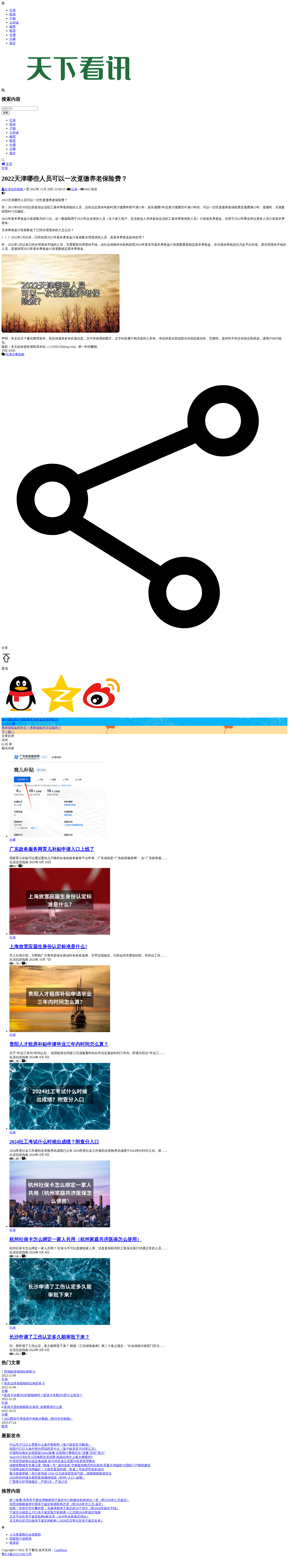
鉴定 (12, 43)
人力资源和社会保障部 (25, 1534)
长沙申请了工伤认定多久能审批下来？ (49, 1336)
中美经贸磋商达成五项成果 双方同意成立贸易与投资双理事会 (52, 1461)
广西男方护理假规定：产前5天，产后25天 (38, 1481)
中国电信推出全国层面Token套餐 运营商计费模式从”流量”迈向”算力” (57, 1453)
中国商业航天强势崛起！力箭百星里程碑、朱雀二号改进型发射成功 (56, 1469)
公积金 (14, 22)
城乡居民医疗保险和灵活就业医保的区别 (30, 719)
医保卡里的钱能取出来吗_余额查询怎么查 (33, 1407)
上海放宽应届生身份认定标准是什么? (48, 946)
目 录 (8, 744)
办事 (12, 39)
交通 (12, 35)
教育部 (14, 1542)
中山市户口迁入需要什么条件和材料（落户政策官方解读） (50, 1444)
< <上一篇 (8, 723)
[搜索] (144, 160)
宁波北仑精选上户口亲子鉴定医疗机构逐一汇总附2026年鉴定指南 (55, 1512)
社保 (12, 10)
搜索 (5, 112)
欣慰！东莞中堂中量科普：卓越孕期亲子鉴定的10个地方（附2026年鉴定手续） (64, 1508)
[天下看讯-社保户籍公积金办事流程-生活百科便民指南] (80, 86)
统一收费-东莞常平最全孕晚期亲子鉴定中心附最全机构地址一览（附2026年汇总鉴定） (69, 1500)
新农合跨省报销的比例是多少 (24, 1383)
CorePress (60, 1550)
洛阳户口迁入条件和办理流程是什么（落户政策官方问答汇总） (53, 1448)
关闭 (5, 740)
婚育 (12, 26)
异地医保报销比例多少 (19, 1371)
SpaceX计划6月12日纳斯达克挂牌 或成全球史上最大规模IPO (51, 1457)
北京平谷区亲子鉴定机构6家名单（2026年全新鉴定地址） (49, 1516)
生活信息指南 (14, 189)
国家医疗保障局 (20, 1538)
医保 (12, 14)
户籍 (12, 18)
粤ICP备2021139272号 (17, 1554)
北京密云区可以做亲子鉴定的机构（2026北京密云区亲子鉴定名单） (56, 1520)
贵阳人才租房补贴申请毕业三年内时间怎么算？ (59, 1044)
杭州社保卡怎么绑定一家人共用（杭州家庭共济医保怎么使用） (75, 1239)
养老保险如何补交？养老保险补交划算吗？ (31, 727)
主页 (8, 164)
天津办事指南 (15, 354)
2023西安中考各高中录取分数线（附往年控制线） (38, 1418)
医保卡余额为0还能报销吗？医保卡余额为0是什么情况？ (43, 1395)
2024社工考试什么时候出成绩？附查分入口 (54, 1141)
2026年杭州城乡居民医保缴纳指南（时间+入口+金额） (47, 1477)
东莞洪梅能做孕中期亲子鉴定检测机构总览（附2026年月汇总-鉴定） (57, 1504)
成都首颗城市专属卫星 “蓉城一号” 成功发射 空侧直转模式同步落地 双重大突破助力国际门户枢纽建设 (80, 1465)
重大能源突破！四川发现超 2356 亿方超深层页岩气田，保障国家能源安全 (60, 1473)
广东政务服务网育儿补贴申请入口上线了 (51, 849)
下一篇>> (8, 731)
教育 (12, 30)
